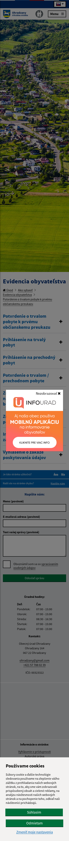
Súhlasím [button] (34, 812)
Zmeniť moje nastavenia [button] (34, 832)
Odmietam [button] (34, 823)
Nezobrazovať (47, 393)
